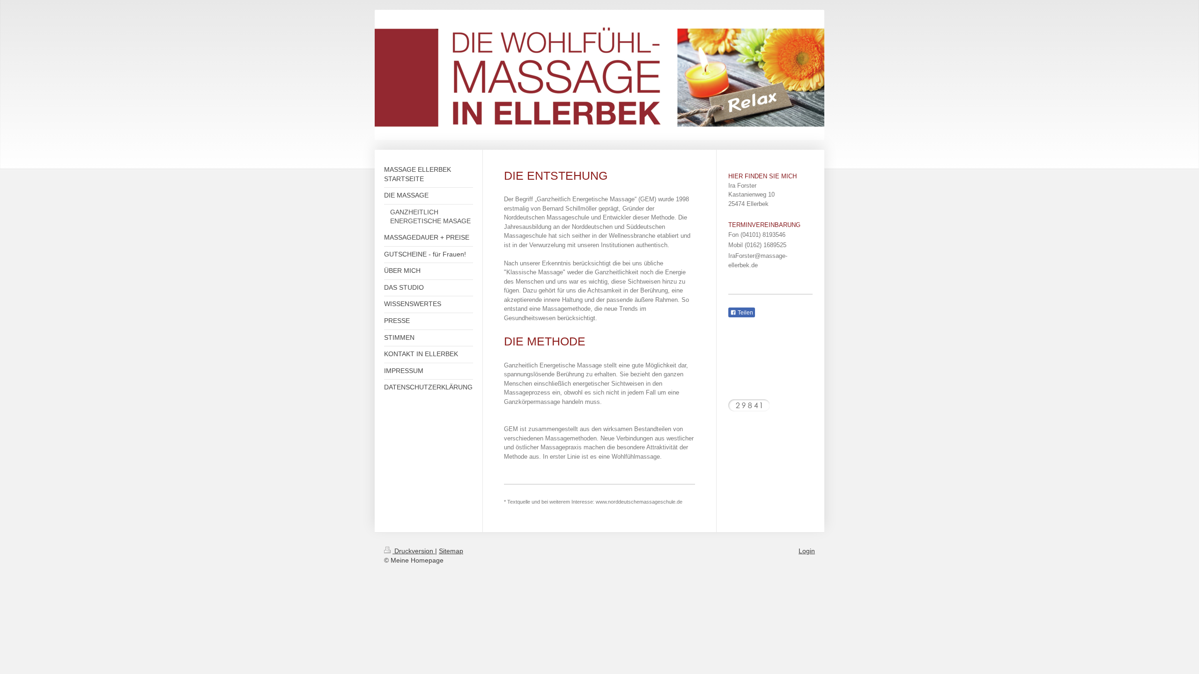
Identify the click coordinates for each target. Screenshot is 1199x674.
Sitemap (451, 551)
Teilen (744, 312)
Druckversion (413, 551)
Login (807, 551)
